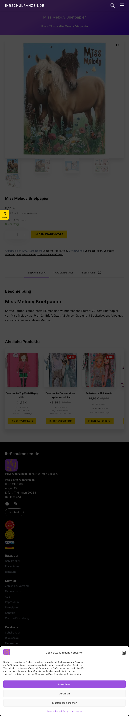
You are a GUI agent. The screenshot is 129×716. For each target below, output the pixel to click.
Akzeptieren (64, 684)
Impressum (77, 711)
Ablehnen (64, 693)
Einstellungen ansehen (64, 702)
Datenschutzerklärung (57, 711)
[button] (124, 652)
